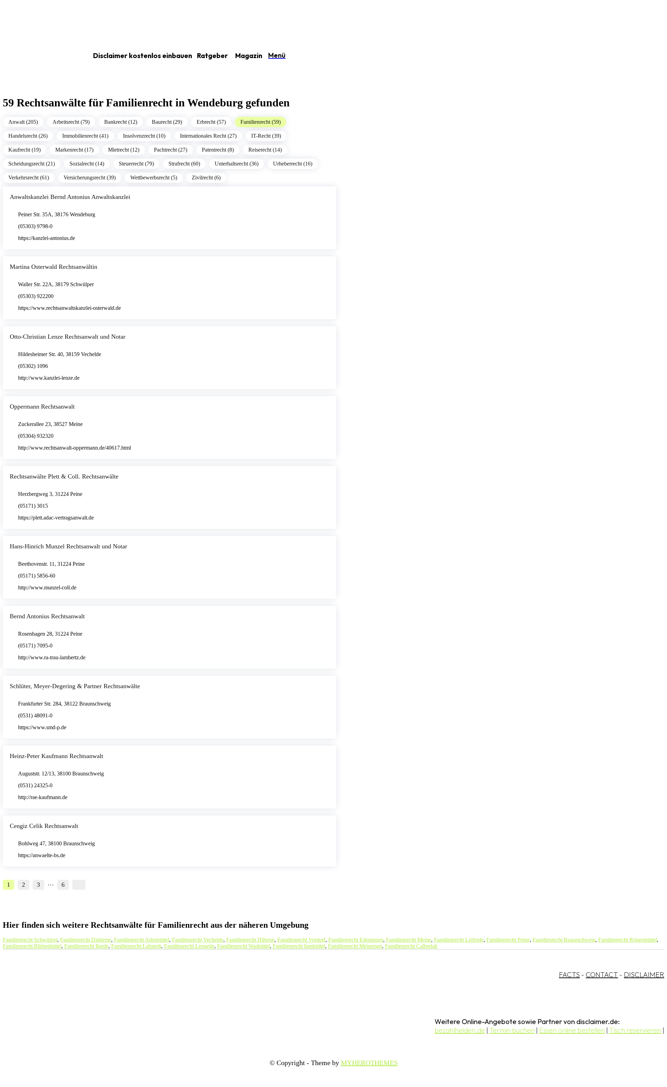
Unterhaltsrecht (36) (236, 164)
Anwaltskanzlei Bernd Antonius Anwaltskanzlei (70, 196)
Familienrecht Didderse (85, 940)
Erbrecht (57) (211, 122)
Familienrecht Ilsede (86, 946)
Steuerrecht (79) (136, 164)
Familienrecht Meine (408, 940)
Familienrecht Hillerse (250, 940)
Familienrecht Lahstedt (136, 946)
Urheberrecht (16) (292, 164)
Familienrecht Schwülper (30, 940)
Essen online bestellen (572, 1030)
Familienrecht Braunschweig (564, 940)
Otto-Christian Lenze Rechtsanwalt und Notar (67, 336)
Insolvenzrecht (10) (144, 136)
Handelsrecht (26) (28, 136)
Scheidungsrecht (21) (31, 164)
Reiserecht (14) (265, 150)
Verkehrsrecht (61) (28, 177)
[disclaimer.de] (37, 56)
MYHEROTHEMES (369, 1062)
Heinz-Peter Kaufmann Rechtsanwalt (56, 755)
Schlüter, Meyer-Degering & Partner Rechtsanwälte (75, 686)
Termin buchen (512, 1030)
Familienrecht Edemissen (355, 940)
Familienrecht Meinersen (355, 946)
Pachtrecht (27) (170, 150)
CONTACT (602, 974)
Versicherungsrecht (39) (90, 177)
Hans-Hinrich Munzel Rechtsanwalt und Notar (68, 546)
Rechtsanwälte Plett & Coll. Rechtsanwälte (64, 476)
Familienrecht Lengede (189, 946)
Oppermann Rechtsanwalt (42, 406)
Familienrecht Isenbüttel (299, 946)
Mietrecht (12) (123, 150)
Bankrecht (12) (120, 122)
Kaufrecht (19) (24, 150)
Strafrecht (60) (184, 164)
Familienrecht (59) (260, 122)
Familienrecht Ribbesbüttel (32, 946)
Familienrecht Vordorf (301, 940)
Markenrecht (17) (74, 150)
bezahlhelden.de (460, 1030)
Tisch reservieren (635, 1030)
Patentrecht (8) (218, 150)
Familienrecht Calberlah (411, 946)
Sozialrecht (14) (86, 164)
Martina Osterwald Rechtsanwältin (53, 266)
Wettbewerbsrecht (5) (153, 177)
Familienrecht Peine (508, 940)
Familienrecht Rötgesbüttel (627, 940)
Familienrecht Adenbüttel (141, 940)
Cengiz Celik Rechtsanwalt (44, 825)
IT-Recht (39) (266, 136)
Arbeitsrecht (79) (71, 122)
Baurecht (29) (167, 122)
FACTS (569, 974)
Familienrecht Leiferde (459, 940)
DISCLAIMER (644, 974)
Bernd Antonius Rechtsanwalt (47, 616)
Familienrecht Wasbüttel (243, 946)
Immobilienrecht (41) (85, 136)
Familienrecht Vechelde (197, 940)
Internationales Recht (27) (208, 136)
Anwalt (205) (23, 122)
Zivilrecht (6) (206, 177)
